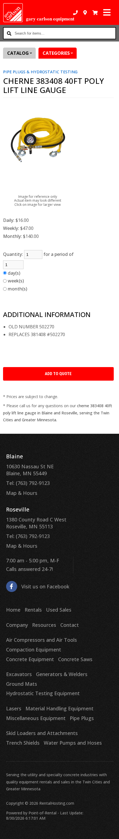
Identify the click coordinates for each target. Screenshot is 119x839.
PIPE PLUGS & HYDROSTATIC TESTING (40, 71)
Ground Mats (21, 683)
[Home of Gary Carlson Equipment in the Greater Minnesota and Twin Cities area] (13, 12)
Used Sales (58, 609)
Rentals (33, 609)
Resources (44, 625)
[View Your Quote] (95, 12)
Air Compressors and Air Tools (41, 640)
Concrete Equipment (30, 659)
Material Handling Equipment (59, 708)
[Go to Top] (111, 831)
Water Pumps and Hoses (73, 742)
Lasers (13, 708)
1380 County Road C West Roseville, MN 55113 (36, 523)
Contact (69, 625)
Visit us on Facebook (45, 586)
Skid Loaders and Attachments (42, 733)
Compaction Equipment (33, 649)
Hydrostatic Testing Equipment (43, 693)
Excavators (19, 674)
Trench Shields (23, 742)
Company (17, 625)
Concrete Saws (75, 659)
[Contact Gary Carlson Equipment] (85, 12)
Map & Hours (21, 493)
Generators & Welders (61, 674)
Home (13, 609)
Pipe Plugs (82, 718)
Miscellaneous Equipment (36, 718)
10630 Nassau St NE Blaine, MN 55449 (30, 470)
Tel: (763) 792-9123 (28, 483)
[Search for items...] (9, 33)
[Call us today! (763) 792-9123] (75, 12)
